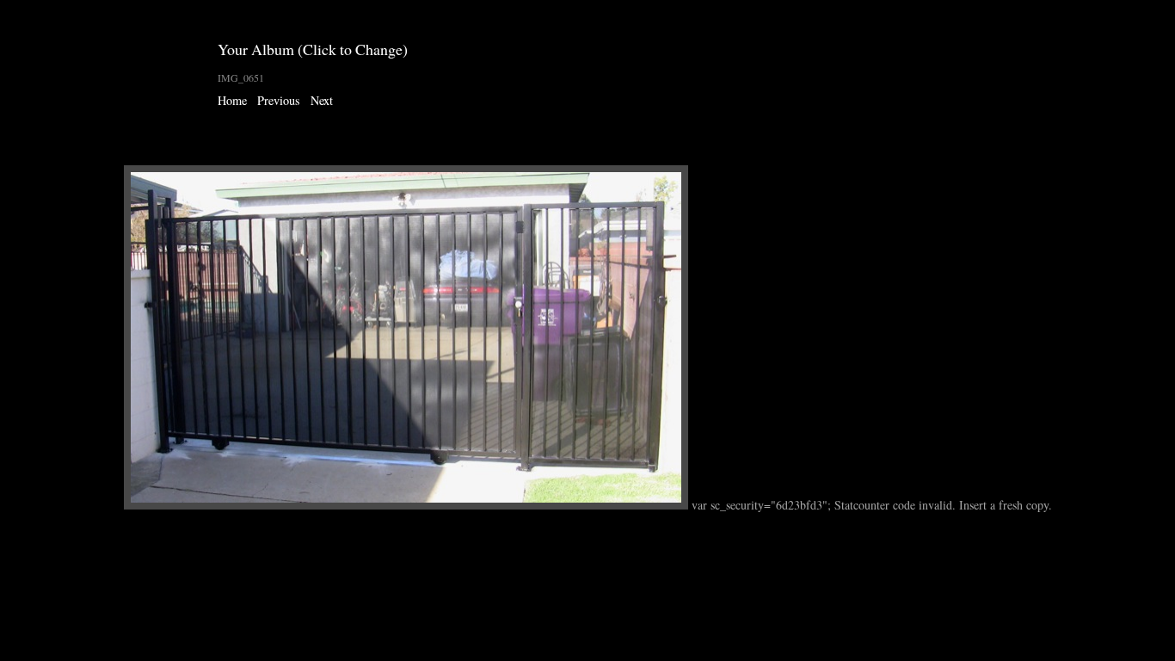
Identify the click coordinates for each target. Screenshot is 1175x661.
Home (232, 100)
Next (322, 100)
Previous (278, 100)
